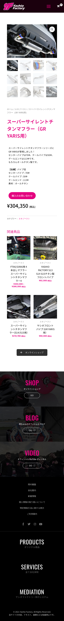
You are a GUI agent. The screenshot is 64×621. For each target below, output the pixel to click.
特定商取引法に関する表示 (32, 507)
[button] (52, 29)
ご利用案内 (32, 513)
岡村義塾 (32, 484)
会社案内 (32, 490)
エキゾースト (21, 109)
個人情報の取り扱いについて (32, 502)
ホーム (10, 109)
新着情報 (32, 496)
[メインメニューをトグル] (48, 6)
